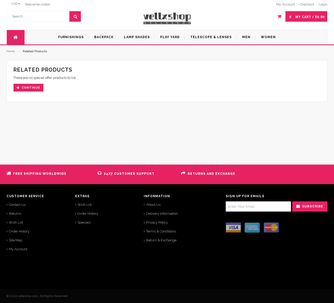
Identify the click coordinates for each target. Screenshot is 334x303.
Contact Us (17, 205)
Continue (31, 87)
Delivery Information (162, 213)
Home (11, 51)
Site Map (15, 240)
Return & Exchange (161, 240)
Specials (84, 222)
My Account (18, 249)
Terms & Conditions (161, 231)
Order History (19, 231)
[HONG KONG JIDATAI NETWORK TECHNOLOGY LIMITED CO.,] (167, 18)
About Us (153, 205)
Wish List (16, 222)
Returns (15, 213)
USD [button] (14, 3)
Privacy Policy (157, 222)
